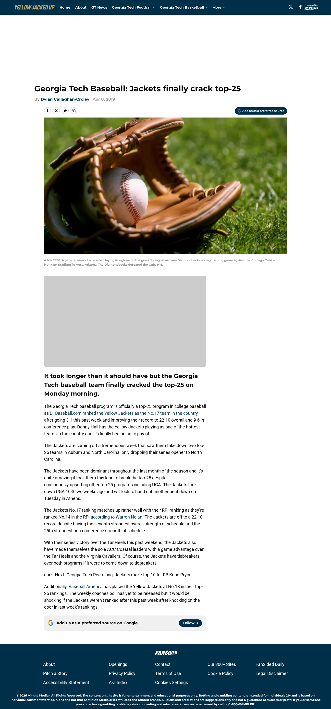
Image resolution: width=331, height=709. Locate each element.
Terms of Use (168, 673)
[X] (291, 7)
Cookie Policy (220, 673)
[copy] (74, 110)
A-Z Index (118, 682)
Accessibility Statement (66, 682)
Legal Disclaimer (272, 673)
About (80, 7)
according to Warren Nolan (116, 517)
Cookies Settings (171, 682)
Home (65, 7)
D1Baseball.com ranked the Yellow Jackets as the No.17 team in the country (123, 413)
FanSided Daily (270, 664)
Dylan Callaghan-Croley (65, 99)
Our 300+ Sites (222, 664)
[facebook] (300, 7)
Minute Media (38, 695)
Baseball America (85, 586)
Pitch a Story (55, 673)
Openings (118, 664)
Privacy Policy (122, 673)
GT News (99, 7)
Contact (163, 664)
